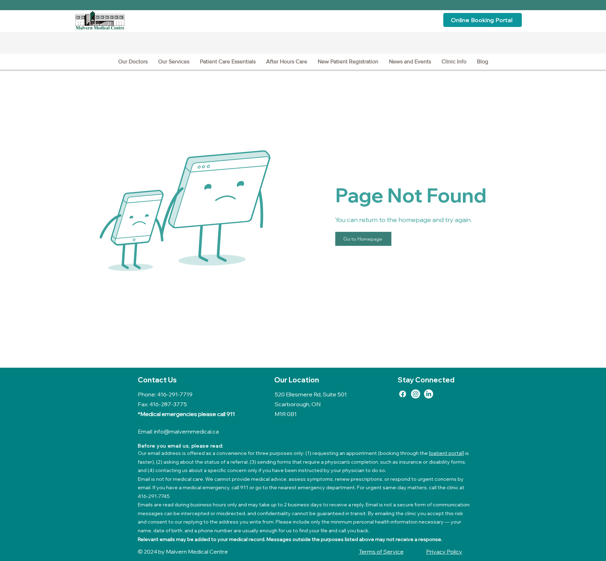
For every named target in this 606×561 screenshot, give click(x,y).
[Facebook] (402, 394)
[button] (174, 62)
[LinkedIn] (428, 394)
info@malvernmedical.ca (186, 431)
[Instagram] (415, 394)
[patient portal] (446, 453)
